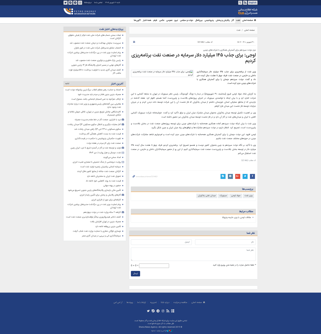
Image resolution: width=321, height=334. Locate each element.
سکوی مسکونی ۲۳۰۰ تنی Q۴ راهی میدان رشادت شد (97, 129)
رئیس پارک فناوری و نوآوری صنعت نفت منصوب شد (98, 60)
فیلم (155, 20)
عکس (161, 20)
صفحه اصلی (247, 20)
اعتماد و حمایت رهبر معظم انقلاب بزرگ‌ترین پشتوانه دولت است (93, 89)
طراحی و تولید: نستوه (159, 330)
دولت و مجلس (186, 20)
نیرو (176, 20)
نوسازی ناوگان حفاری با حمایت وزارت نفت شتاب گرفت (97, 231)
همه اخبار (147, 20)
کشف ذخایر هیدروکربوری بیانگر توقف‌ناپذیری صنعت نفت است (93, 217)
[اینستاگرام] (163, 311)
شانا (236, 11)
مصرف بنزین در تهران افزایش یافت (105, 221)
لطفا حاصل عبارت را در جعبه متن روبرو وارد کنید (234, 265)
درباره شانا (87, 2)
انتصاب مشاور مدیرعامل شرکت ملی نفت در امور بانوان (97, 48)
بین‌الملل (198, 20)
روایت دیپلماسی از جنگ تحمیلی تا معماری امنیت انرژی (97, 162)
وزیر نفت (248, 195)
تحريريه (153, 302)
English (252, 2)
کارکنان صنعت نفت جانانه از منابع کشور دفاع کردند (99, 171)
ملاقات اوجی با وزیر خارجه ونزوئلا (236, 217)
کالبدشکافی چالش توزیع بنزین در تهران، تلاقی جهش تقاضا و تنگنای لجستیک (94, 113)
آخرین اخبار (117, 84)
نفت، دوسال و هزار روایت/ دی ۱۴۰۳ (105, 152)
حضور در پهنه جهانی (112, 185)
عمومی (169, 20)
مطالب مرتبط (246, 211)
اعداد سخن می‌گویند (112, 157)
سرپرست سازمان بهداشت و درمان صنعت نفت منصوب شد (95, 43)
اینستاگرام (80, 3)
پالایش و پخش (223, 20)
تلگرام (75, 3)
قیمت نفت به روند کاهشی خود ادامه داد (103, 181)
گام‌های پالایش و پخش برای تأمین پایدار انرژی (100, 195)
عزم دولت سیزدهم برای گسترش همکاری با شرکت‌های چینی (229, 50)
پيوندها (130, 302)
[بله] (153, 311)
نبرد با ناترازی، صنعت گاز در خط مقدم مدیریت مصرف (98, 119)
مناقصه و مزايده (180, 302)
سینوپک (223, 195)
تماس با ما (98, 2)
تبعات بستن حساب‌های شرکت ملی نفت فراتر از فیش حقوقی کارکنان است (94, 37)
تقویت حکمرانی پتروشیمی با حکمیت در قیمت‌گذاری (98, 138)
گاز (233, 20)
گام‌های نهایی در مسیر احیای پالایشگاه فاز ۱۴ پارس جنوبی (96, 65)
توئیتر (66, 3)
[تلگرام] (158, 311)
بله (70, 3)
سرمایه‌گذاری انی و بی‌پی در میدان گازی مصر (101, 236)
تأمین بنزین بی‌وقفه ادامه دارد (108, 226)
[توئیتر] (148, 311)
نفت (238, 20)
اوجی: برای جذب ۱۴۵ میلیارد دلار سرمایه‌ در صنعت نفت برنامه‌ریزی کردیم (193, 58)
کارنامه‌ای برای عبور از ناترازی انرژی (106, 199)
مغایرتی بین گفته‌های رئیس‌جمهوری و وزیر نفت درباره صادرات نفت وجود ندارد (94, 105)
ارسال (135, 273)
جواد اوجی (235, 195)
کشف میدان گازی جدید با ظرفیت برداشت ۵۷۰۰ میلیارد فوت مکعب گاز (95, 71)
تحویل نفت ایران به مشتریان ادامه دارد (104, 176)
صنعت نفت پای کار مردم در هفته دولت (104, 143)
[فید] (168, 311)
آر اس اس (118, 302)
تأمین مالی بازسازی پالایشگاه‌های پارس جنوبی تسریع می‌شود (94, 190)
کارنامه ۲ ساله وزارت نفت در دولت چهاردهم (102, 212)
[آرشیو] (173, 311)
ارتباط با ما (141, 302)
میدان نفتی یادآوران (207, 195)
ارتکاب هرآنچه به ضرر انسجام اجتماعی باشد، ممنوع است (96, 99)
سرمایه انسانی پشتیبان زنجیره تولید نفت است (100, 166)
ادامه (67, 83)
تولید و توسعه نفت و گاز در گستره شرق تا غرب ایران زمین (96, 148)
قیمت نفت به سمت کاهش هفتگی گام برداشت (100, 134)
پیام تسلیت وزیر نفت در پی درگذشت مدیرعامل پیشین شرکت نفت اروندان (94, 54)
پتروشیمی (209, 20)
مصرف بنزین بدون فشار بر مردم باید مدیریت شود (99, 94)
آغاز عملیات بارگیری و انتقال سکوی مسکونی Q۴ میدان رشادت (94, 124)
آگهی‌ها (137, 20)
